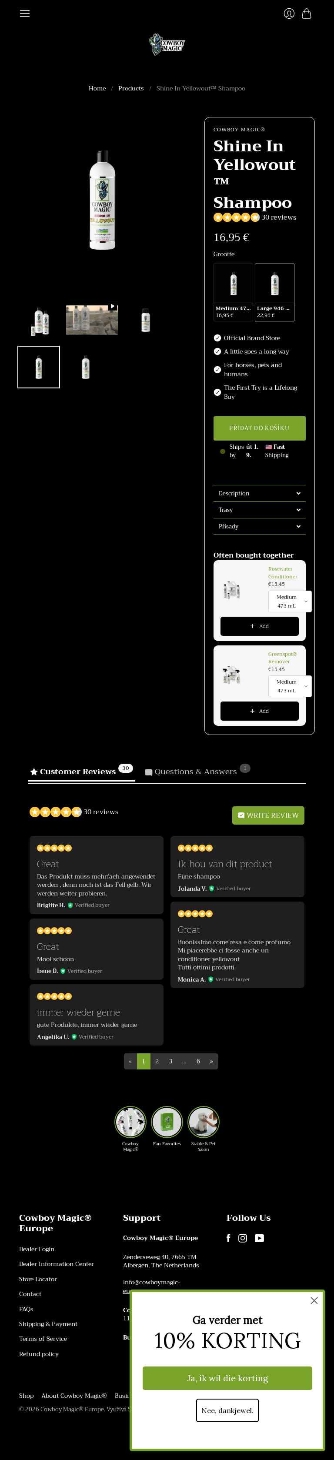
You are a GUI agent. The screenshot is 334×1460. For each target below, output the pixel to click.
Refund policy (39, 1354)
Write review (272, 815)
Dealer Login (36, 1249)
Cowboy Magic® (240, 129)
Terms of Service (43, 1338)
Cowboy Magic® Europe (72, 1409)
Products (131, 88)
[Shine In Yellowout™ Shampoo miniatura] (38, 320)
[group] (130, 1129)
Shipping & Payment (48, 1324)
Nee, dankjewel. (227, 1410)
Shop (26, 1395)
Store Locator (38, 1279)
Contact (30, 1294)
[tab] (260, 493)
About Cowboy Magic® (74, 1395)
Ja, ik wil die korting (227, 1378)
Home (97, 88)
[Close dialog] (314, 1300)
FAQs (26, 1309)
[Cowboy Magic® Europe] (167, 44)
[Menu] (25, 13)
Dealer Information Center (56, 1264)
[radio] (233, 292)
